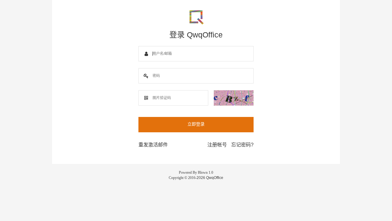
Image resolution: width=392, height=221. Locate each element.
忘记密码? (242, 144)
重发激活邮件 (153, 144)
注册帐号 (217, 144)
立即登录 (196, 124)
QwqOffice (214, 178)
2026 (201, 178)
